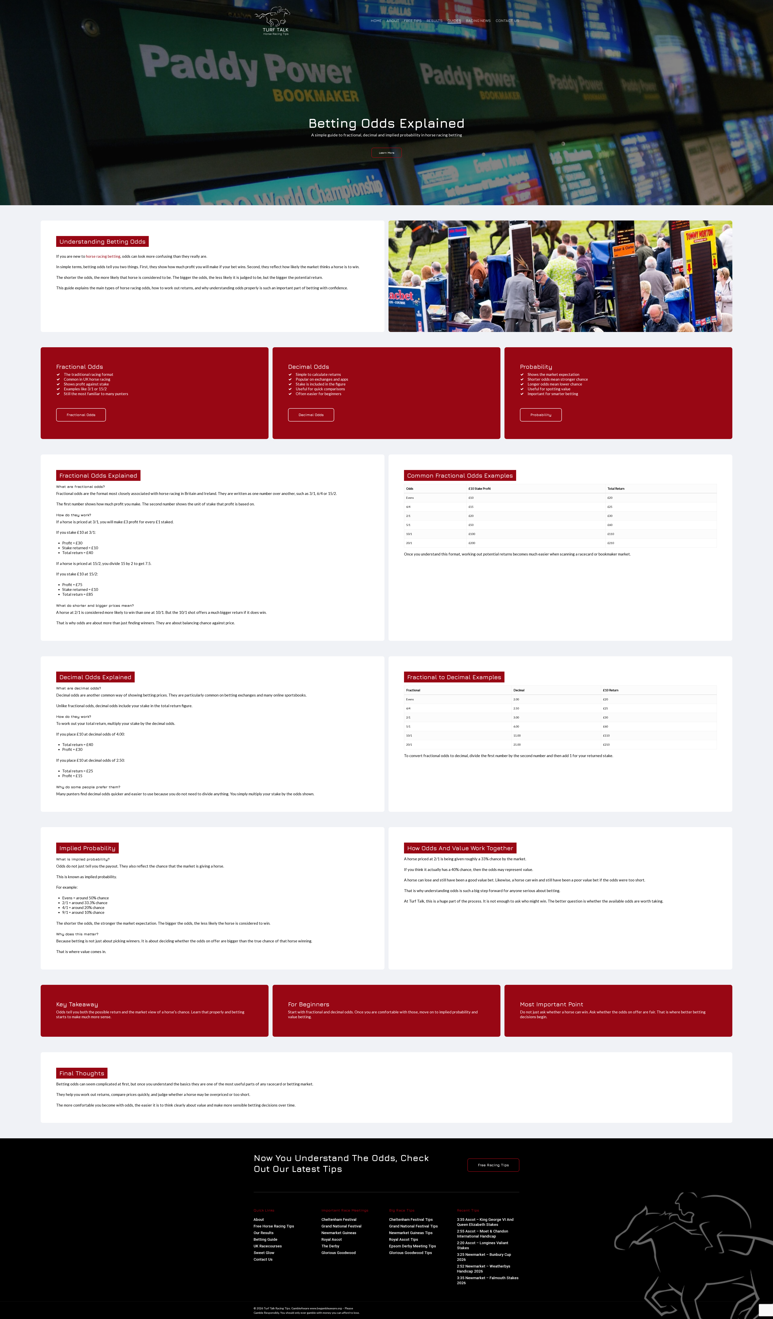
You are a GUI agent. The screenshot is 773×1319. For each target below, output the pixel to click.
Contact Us (263, 1259)
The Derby (330, 1246)
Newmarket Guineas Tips (411, 1232)
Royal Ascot (331, 1239)
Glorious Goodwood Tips (410, 1252)
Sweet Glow (264, 1252)
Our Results (264, 1232)
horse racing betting (103, 256)
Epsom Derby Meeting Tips (412, 1246)
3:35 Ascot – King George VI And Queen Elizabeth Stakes (485, 1222)
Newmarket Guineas (338, 1232)
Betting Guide (265, 1239)
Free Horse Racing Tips (274, 1226)
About (259, 1219)
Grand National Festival (341, 1226)
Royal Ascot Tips (403, 1239)
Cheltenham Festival (339, 1219)
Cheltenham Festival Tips (411, 1219)
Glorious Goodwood (338, 1252)
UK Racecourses (268, 1246)
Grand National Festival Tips (413, 1226)
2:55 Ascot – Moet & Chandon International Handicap (482, 1234)
